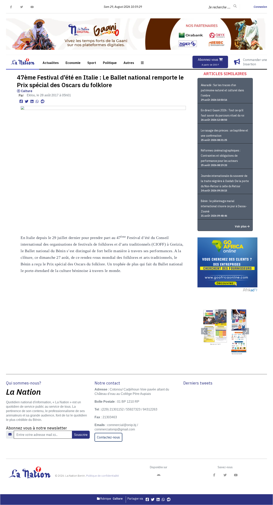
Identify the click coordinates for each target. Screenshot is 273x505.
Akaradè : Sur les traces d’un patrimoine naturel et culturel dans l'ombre (222, 90)
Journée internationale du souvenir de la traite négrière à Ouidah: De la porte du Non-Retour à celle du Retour (225, 181)
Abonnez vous (208, 62)
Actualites (51, 63)
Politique (110, 63)
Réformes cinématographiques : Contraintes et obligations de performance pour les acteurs (220, 156)
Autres (129, 63)
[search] (235, 6)
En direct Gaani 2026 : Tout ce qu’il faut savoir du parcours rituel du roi (222, 113)
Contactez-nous (108, 437)
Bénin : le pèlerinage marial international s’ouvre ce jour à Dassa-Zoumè (224, 206)
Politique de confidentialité (102, 475)
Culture (26, 91)
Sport (91, 63)
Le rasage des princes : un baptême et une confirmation (224, 133)
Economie (73, 63)
